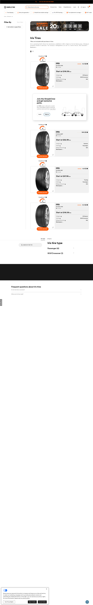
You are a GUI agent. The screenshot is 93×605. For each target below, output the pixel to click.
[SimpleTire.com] (9, 7)
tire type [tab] (43, 238)
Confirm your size (42, 87)
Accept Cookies (42, 601)
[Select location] (78, 7)
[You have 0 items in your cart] (88, 7)
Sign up (47, 114)
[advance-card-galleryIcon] (53, 86)
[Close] (46, 588)
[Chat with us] (87, 602)
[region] (25, 595)
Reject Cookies (32, 601)
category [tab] (49, 238)
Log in (39, 114)
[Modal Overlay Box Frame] (46, 2)
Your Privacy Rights (9, 601)
